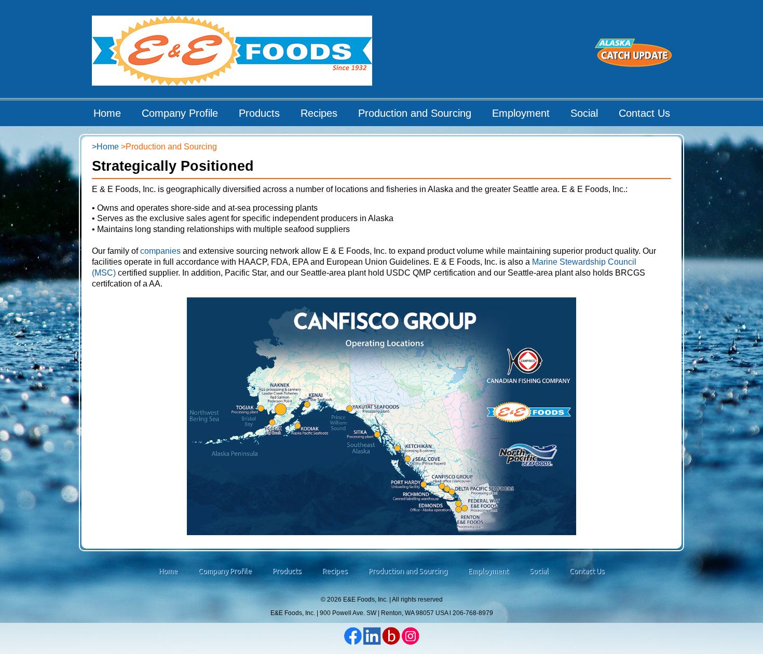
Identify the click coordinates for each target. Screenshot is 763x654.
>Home (105, 146)
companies (160, 251)
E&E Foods (233, 54)
